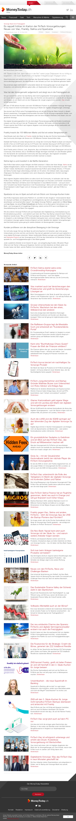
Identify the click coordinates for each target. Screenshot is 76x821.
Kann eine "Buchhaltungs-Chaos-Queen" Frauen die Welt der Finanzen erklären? (49, 345)
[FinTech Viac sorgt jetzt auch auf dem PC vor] (16, 725)
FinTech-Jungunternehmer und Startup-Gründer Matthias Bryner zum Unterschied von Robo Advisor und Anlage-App (50, 383)
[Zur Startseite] (38, 800)
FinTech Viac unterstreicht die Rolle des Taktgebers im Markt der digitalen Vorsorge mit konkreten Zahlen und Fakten (51, 477)
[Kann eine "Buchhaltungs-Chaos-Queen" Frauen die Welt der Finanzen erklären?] (16, 350)
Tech (28, 17)
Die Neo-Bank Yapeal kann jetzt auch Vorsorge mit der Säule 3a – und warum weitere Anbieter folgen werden (49, 533)
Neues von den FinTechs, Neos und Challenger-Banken (47, 570)
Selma (65, 164)
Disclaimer (55, 810)
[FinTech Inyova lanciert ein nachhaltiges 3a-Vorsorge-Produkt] (16, 369)
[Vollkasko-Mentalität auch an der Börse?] (16, 612)
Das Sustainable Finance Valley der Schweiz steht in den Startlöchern (51, 588)
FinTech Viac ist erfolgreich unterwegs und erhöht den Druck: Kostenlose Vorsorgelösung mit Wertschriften (50, 739)
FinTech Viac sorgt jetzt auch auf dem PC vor (50, 720)
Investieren (55, 32)
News (3, 17)
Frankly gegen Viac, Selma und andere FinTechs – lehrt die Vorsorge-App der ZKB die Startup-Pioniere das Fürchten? (50, 515)
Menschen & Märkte (41, 17)
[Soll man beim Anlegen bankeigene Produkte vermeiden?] (16, 557)
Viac (63, 100)
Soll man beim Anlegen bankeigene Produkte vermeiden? (47, 551)
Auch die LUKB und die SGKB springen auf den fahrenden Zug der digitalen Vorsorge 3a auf (51, 421)
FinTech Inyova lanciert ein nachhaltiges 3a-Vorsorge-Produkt (51, 363)
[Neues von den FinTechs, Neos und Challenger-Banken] (16, 575)
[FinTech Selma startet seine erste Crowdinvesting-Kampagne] (16, 274)
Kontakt (11, 810)
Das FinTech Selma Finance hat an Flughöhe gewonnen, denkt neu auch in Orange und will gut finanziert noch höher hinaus (51, 495)
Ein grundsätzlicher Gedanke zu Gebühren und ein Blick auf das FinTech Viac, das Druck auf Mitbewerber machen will (50, 440)
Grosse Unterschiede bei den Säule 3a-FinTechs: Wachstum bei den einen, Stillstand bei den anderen (49, 307)
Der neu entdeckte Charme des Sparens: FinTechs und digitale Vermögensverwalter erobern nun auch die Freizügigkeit (50, 627)
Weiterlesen (42, 279)
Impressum (29, 810)
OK (68, 816)
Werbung (64, 810)
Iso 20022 (66, 3)
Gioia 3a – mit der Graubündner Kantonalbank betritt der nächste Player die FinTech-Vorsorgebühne (51, 458)
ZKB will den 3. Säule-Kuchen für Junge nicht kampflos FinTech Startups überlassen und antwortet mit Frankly (51, 702)
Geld (22, 17)
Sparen (48, 32)
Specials (49, 3)
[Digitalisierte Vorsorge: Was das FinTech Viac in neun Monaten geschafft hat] (16, 763)
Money (30, 3)
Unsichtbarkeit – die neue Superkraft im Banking (49, 681)
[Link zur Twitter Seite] (67, 9)
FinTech (41, 32)
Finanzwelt (13, 17)
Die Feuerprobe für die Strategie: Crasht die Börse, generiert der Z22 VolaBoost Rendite (51, 645)
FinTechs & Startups (65, 32)
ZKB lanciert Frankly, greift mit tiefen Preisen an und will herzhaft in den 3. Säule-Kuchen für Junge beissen (51, 665)
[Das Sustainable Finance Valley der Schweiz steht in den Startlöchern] (16, 593)
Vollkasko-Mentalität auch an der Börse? (49, 605)
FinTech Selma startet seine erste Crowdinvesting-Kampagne (46, 269)
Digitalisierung (57, 17)
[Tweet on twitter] (35, 258)
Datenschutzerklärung (42, 810)
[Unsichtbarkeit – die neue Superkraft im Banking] (16, 687)
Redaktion (19, 810)
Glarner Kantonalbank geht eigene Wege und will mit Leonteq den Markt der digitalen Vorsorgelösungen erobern (51, 403)
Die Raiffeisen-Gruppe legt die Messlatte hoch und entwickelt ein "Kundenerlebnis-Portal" (50, 327)
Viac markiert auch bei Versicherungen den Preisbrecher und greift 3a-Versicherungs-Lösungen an (50, 289)
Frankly (28, 136)
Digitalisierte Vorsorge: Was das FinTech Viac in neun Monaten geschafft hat (51, 758)
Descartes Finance (13, 237)
